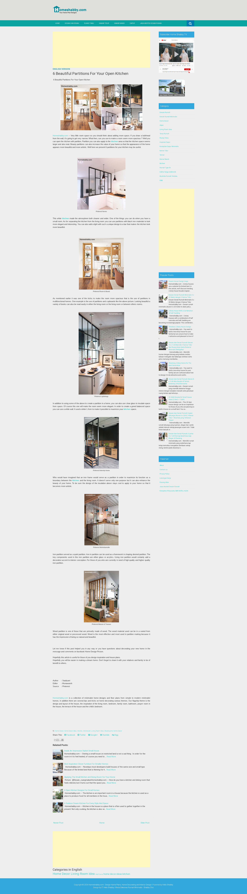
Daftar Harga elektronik (168, 172)
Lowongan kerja (165, 478)
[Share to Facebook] (62, 740)
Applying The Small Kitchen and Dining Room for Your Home (89, 777)
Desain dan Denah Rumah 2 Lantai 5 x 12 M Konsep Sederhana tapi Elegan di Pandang (181, 436)
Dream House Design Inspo (178, 281)
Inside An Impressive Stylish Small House (81, 751)
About (162, 465)
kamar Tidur (164, 151)
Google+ (94, 735)
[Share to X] (60, 740)
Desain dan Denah (72, 23)
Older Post (145, 823)
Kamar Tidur (104, 23)
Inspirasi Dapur (165, 142)
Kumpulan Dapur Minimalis (169, 146)
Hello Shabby (167, 885)
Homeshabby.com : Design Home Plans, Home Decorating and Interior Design (120, 885)
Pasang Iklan (164, 482)
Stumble (105, 735)
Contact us (163, 470)
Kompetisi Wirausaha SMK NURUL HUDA (174, 491)
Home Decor (59, 731)
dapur (162, 125)
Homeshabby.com (60, 135)
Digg (116, 735)
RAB (161, 180)
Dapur (132, 23)
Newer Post (58, 823)
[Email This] (55, 740)
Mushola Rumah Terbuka (168, 176)
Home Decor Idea (70, 731)
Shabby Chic (149, 887)
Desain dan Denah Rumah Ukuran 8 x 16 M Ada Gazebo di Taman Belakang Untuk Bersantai (181, 381)
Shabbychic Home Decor (113, 731)
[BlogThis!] (57, 740)
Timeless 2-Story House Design (180, 327)
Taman (162, 155)
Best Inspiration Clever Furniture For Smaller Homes (86, 764)
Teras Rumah (164, 134)
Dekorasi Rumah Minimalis (131, 887)
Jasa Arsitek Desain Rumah (151, 23)
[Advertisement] (101, 50)
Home (57, 23)
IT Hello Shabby (108, 887)
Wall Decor (99, 874)
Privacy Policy (164, 474)
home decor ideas (113, 874)
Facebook (70, 735)
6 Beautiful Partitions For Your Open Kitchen (90, 73)
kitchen (114, 141)
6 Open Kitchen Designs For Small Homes (81, 790)
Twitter (82, 735)
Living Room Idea (97, 731)
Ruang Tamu (89, 23)
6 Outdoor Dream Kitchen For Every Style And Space (86, 803)
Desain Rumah (165, 112)
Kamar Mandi (119, 23)
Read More (111, 756)
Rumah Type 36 (165, 168)
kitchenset (86, 731)
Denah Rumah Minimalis (168, 117)
